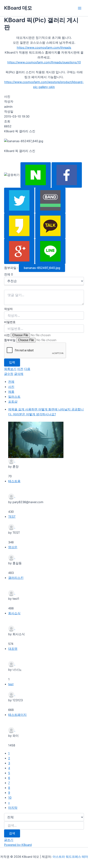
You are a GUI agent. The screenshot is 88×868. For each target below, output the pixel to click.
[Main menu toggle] (79, 8)
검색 (12, 833)
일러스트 (14, 397)
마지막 (12, 808)
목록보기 (10, 369)
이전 (20, 369)
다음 (27, 369)
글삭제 (18, 374)
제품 (11, 392)
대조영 (12, 649)
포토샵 (12, 401)
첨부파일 (10, 340)
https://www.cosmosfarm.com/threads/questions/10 (44, 62)
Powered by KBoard (18, 845)
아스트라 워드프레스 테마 (70, 857)
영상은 (12, 547)
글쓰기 (8, 840)
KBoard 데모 (18, 8)
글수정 (8, 374)
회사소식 (14, 613)
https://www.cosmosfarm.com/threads (44, 47)
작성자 (8, 309)
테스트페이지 (17, 715)
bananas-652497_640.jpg (42, 268)
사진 (7, 335)
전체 (11, 382)
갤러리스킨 (16, 578)
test (11, 684)
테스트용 (14, 481)
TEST (12, 517)
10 (9, 797)
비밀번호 (10, 322)
